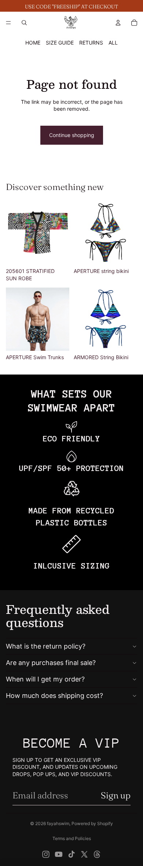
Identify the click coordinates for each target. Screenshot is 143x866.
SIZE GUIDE (60, 42)
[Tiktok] (71, 854)
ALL (113, 42)
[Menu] (8, 22)
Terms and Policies (71, 838)
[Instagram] (45, 854)
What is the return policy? (45, 646)
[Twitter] (84, 854)
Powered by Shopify (92, 823)
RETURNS (91, 42)
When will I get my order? (45, 679)
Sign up (116, 795)
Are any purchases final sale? (51, 662)
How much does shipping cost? (54, 695)
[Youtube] (58, 854)
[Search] (24, 23)
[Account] (118, 23)
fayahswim (58, 823)
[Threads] (97, 854)
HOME (32, 42)
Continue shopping (71, 135)
